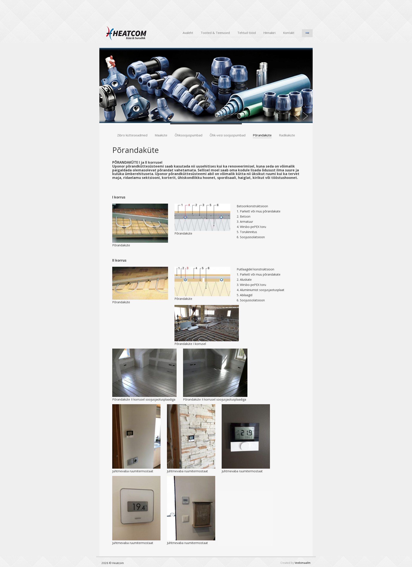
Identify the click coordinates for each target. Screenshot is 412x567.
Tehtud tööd (246, 32)
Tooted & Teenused (215, 32)
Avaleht (188, 32)
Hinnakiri (269, 32)
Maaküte (161, 135)
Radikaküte (287, 135)
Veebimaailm (303, 563)
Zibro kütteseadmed (132, 135)
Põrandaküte (262, 135)
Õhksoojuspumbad (188, 135)
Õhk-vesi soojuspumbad (227, 135)
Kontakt (288, 32)
